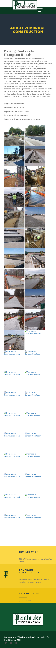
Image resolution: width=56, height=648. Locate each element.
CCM (19, 640)
